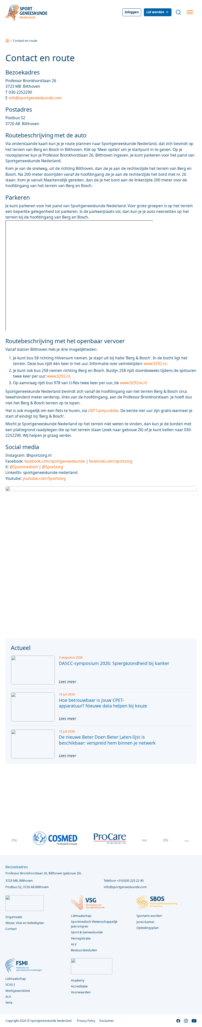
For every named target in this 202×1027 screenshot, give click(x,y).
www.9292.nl (155, 363)
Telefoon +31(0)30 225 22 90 (124, 881)
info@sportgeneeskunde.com (36, 98)
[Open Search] (178, 12)
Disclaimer (106, 1021)
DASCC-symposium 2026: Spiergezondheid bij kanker (114, 663)
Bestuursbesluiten (84, 950)
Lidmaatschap (15, 979)
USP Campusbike (103, 410)
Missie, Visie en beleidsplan (24, 923)
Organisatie (13, 917)
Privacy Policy (86, 1021)
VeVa (8, 1002)
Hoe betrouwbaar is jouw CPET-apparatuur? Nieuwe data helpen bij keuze (103, 703)
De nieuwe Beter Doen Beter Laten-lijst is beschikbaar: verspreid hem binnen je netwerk (107, 740)
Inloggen (132, 12)
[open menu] (190, 12)
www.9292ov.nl (133, 382)
